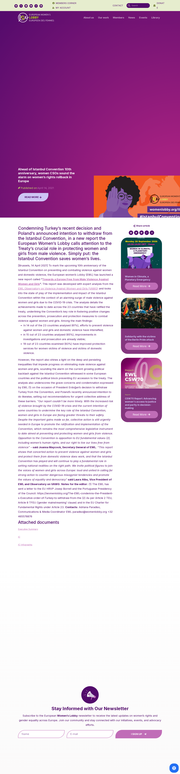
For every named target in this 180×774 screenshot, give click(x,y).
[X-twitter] (21, 6)
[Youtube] (31, 6)
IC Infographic (25, 544)
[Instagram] (36, 6)
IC (19, 537)
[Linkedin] (41, 6)
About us (89, 17)
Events (143, 17)
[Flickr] (26, 6)
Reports (128, 395)
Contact (118, 5)
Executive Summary (28, 529)
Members (118, 17)
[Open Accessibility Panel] (174, 768)
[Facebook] (16, 6)
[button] (131, 232)
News (131, 17)
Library (155, 17)
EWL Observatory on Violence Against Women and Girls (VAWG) (58, 288)
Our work (103, 17)
